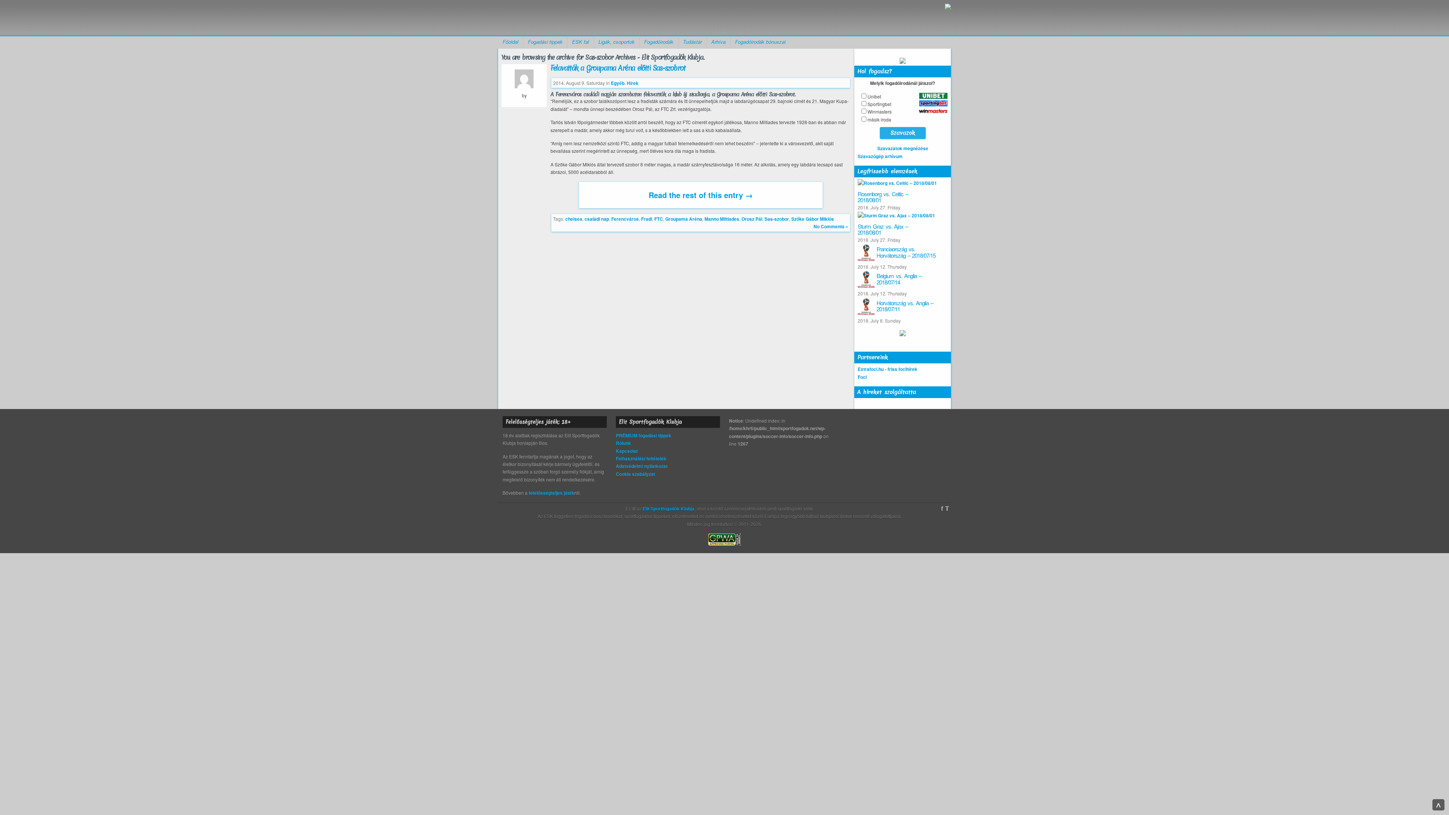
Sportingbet (879, 104)
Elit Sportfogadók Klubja (557, 17)
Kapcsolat (627, 450)
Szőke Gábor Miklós (812, 218)
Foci (862, 377)
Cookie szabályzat (635, 474)
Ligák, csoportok (616, 41)
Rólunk (623, 443)
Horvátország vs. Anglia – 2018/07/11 (905, 306)
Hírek (632, 83)
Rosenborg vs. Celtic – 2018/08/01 (883, 197)
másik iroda (879, 119)
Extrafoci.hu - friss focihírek (887, 369)
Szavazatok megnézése (902, 148)
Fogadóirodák (659, 41)
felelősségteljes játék (551, 492)
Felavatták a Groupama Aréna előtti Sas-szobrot (618, 68)
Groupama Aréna (683, 218)
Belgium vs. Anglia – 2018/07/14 (899, 279)
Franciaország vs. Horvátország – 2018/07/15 (906, 252)
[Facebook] (942, 508)
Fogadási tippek (545, 41)
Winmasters (880, 111)
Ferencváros (625, 218)
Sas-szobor (776, 218)
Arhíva (718, 41)
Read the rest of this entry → (701, 194)
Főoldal (510, 41)
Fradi (646, 218)
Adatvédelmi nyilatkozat (642, 466)
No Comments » (831, 226)
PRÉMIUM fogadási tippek (643, 435)
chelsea (573, 218)
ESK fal (580, 41)
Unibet (874, 96)
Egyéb (618, 83)
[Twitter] (947, 508)
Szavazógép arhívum (880, 156)
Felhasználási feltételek (641, 458)
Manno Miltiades (722, 218)
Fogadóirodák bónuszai (760, 41)
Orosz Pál (751, 218)
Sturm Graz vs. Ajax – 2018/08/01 (883, 229)
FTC (658, 218)
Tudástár (692, 41)
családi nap (597, 218)
